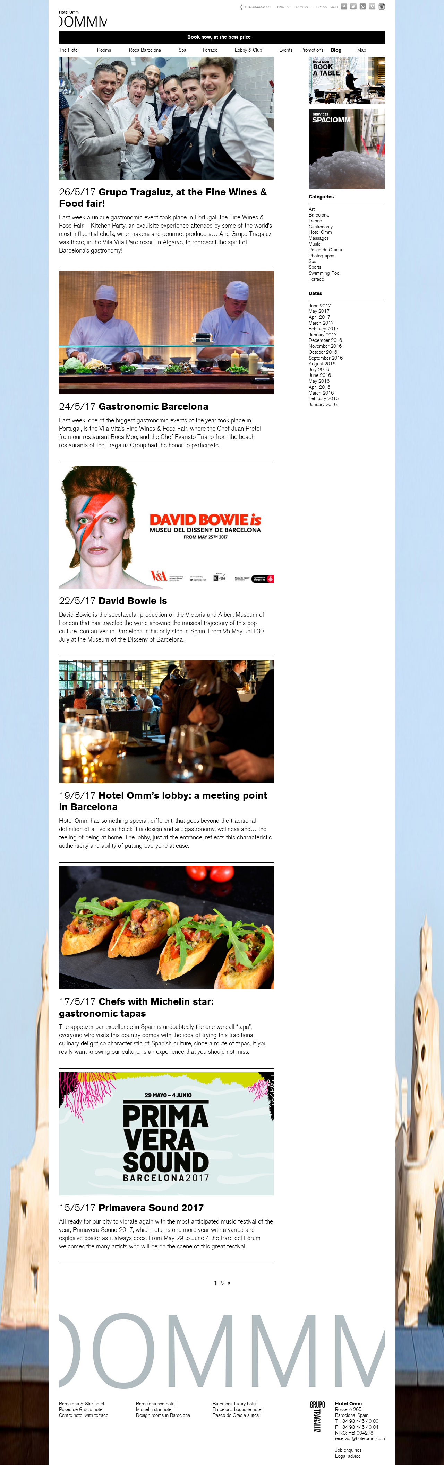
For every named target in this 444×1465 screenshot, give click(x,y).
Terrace (209, 50)
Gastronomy (321, 227)
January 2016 (323, 404)
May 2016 (319, 381)
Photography (321, 256)
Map (361, 50)
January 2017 (323, 335)
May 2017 (319, 311)
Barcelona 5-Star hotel (81, 1404)
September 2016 (326, 358)
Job (334, 7)
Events (285, 50)
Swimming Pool (324, 273)
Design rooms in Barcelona (163, 1415)
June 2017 (320, 306)
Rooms (104, 50)
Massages (319, 238)
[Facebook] (344, 6)
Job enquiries (348, 1450)
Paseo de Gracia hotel (81, 1409)
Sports (315, 267)
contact (303, 7)
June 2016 (320, 375)
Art (312, 209)
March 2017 (321, 323)
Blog (336, 50)
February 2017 (324, 329)
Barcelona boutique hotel (237, 1409)
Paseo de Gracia (325, 250)
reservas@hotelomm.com (360, 1438)
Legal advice (348, 1456)
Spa (182, 50)
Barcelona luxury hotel (235, 1404)
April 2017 (319, 317)
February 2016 (324, 398)
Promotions (312, 50)
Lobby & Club (248, 50)
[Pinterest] (362, 6)
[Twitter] (353, 6)
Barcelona (319, 215)
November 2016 (325, 346)
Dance (315, 221)
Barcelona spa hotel (156, 1404)
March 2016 (321, 393)
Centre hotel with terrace (83, 1415)
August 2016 (322, 364)
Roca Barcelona (145, 50)
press (321, 7)
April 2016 (319, 387)
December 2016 (325, 340)
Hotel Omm (83, 19)
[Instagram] (381, 6)
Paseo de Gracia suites (236, 1415)
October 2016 (323, 352)
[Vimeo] (372, 6)
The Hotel (69, 50)
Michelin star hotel (154, 1409)
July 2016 (319, 369)
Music (315, 244)
